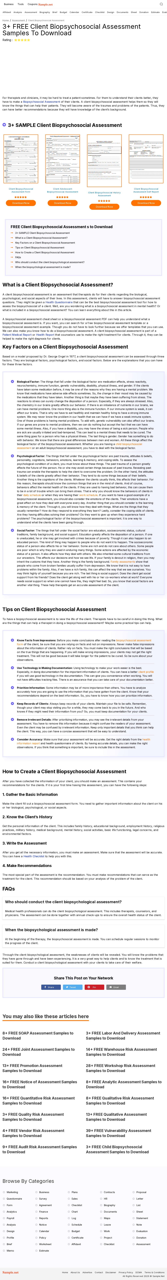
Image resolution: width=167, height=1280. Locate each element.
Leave (107, 1224)
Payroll (10, 1218)
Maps (107, 1218)
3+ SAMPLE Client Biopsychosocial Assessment (42, 232)
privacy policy (126, 1272)
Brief (55, 12)
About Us (75, 1272)
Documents (122, 12)
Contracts (109, 1192)
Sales (75, 1198)
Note (139, 1224)
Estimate (155, 12)
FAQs (18, 257)
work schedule (88, 495)
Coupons (33, 4)
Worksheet (45, 1244)
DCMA (139, 1272)
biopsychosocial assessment (41, 101)
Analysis (18, 12)
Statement (142, 1218)
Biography (45, 12)
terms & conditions (154, 1272)
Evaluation (142, 1231)
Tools (21, 4)
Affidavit (7, 12)
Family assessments (123, 561)
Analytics (12, 1211)
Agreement (45, 1205)
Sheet (134, 12)
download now (21, 203)
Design (110, 12)
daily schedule (32, 495)
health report (45, 334)
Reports (43, 1218)
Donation (144, 12)
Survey (43, 1198)
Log (74, 1218)
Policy (42, 1237)
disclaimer (111, 1272)
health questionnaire (59, 302)
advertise (87, 1272)
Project (108, 1237)
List (138, 1205)
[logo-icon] (12, 1274)
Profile (10, 1237)
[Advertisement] (83, 67)
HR (105, 1198)
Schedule (77, 1224)
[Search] (161, 4)
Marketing (12, 1192)
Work (107, 1231)
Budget (63, 12)
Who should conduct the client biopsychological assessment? (49, 262)
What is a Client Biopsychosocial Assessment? (41, 237)
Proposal (141, 1192)
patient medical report (17, 334)
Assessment (31, 12)
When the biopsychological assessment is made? (43, 267)
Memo (10, 1250)
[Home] (45, 4)
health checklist (33, 856)
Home (5, 20)
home (65, 1272)
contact (99, 1272)
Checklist (100, 12)
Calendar (74, 12)
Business (9, 4)
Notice (43, 1224)
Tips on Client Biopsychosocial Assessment (39, 247)
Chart (75, 1211)
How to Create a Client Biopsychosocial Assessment (44, 252)
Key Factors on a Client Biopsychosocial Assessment (45, 242)
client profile (146, 671)
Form (9, 1205)
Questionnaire (14, 1198)
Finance (43, 1211)
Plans (75, 1192)
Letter (139, 1198)
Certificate (87, 12)
